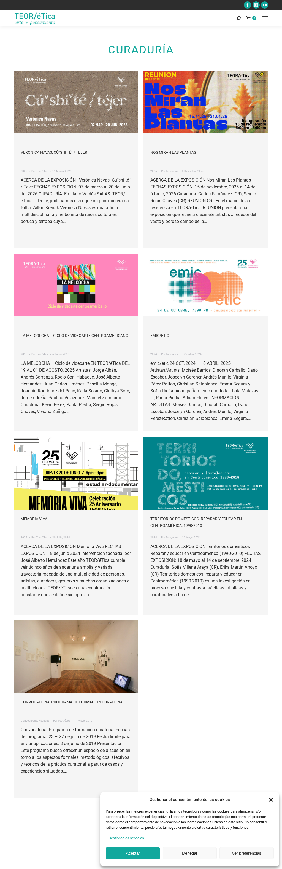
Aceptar (133, 853)
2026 (24, 170)
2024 (153, 354)
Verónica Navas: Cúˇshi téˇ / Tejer (54, 152)
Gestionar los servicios (126, 838)
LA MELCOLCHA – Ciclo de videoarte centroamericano (74, 335)
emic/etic (159, 335)
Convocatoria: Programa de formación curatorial (73, 702)
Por (39, 170)
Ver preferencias (246, 853)
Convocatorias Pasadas (35, 720)
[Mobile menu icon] (265, 18)
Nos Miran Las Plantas (173, 152)
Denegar (189, 853)
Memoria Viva (34, 519)
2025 (153, 170)
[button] (271, 800)
